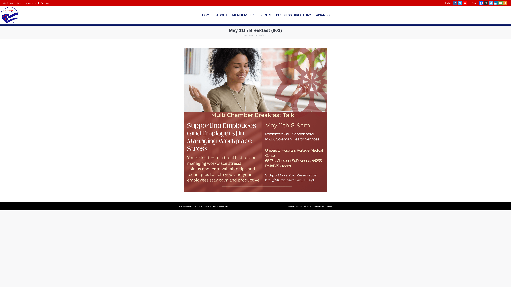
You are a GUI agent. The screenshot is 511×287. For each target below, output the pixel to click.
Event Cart (45, 3)
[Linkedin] (496, 3)
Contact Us (31, 3)
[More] (505, 3)
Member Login (15, 3)
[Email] (500, 3)
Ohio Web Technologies (322, 206)
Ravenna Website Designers (299, 206)
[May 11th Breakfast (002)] (255, 120)
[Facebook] (481, 3)
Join (4, 3)
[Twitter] (491, 3)
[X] (486, 3)
